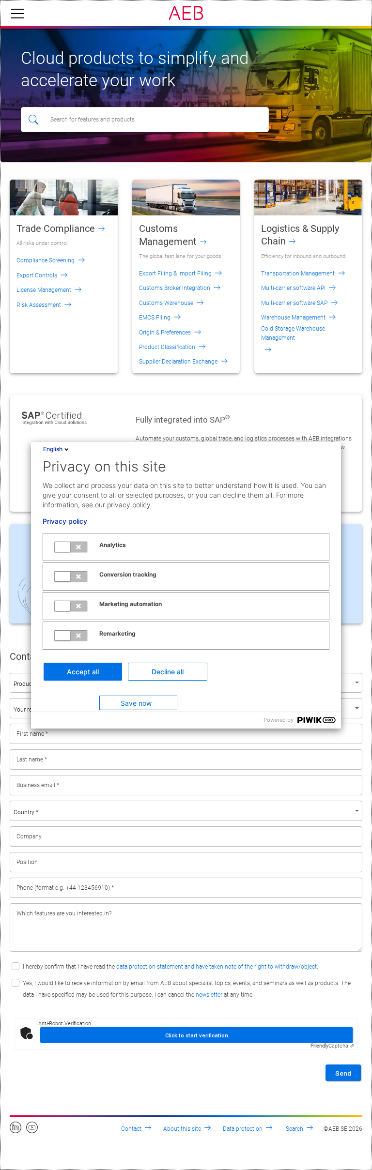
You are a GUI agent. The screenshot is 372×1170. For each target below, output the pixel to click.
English (52, 449)
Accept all (83, 672)
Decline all (168, 672)
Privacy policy (65, 521)
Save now (136, 703)
